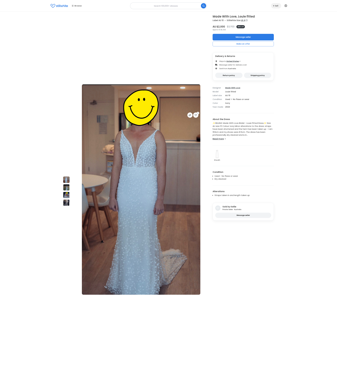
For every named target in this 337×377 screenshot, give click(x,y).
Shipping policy (258, 75)
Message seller (243, 37)
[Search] (203, 5)
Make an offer (243, 44)
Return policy (229, 75)
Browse (78, 5)
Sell (276, 5)
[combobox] (168, 6)
